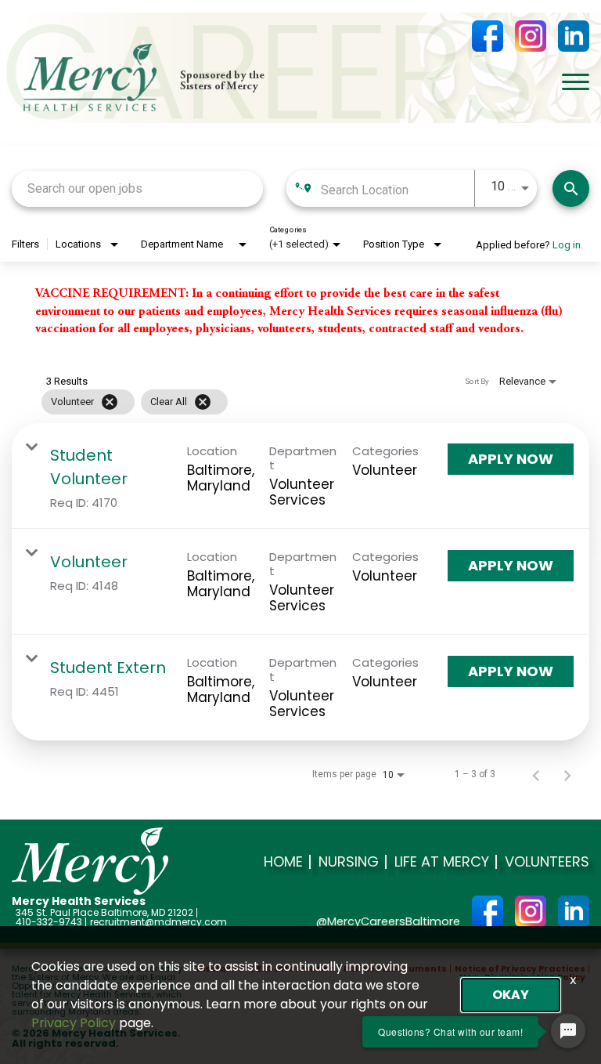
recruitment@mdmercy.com (158, 922)
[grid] (134, 401)
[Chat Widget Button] (568, 1031)
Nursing (348, 862)
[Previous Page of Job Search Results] (536, 774)
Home (283, 862)
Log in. (567, 245)
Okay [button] (510, 995)
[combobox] (137, 188)
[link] (300, 476)
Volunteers (547, 862)
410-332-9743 (49, 922)
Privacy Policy (73, 1023)
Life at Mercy (441, 862)
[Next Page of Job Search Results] (567, 774)
